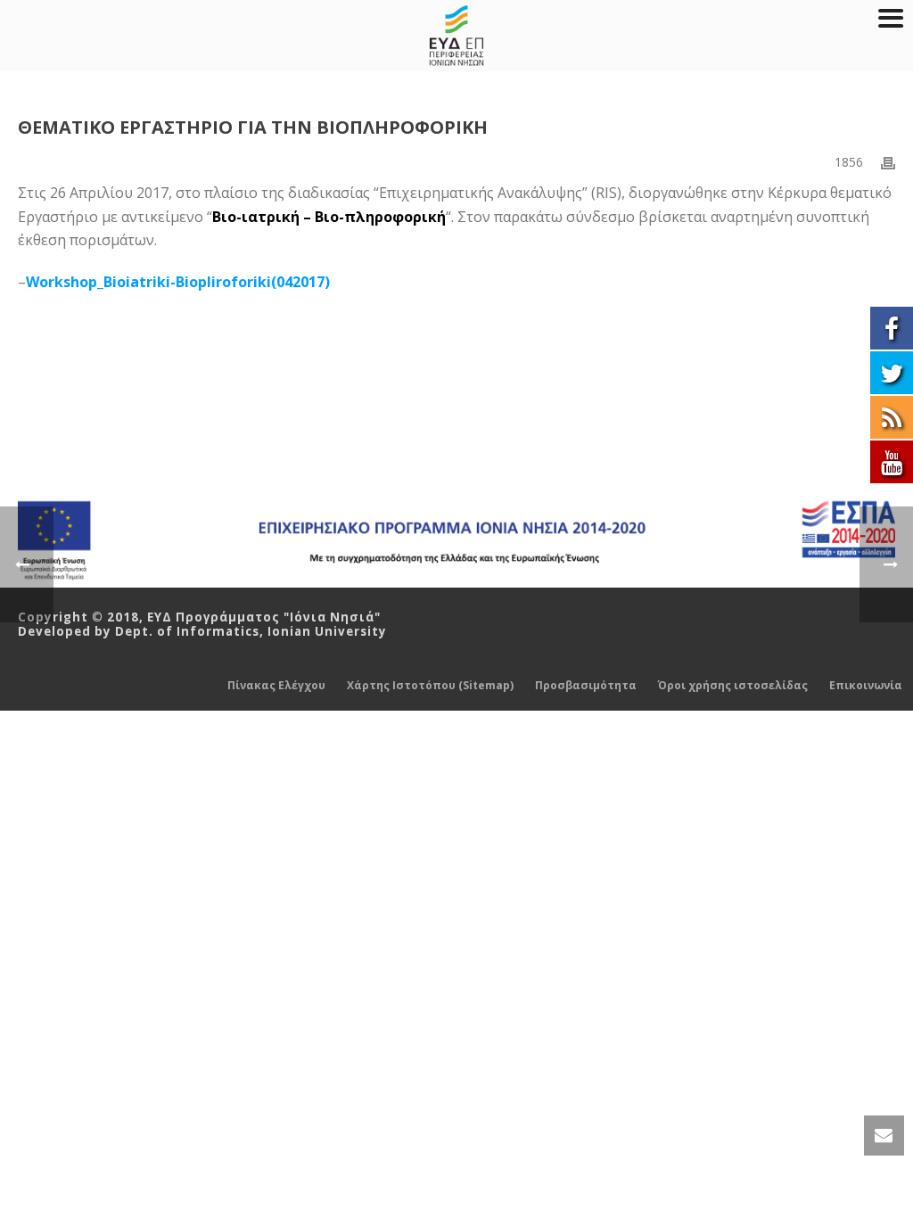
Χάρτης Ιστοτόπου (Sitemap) (430, 686)
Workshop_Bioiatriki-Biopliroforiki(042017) (178, 282)
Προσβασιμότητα (586, 686)
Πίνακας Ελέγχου (276, 686)
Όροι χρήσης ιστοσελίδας (733, 686)
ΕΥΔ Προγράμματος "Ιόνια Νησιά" (264, 617)
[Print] (888, 162)
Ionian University (327, 631)
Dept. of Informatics (187, 631)
